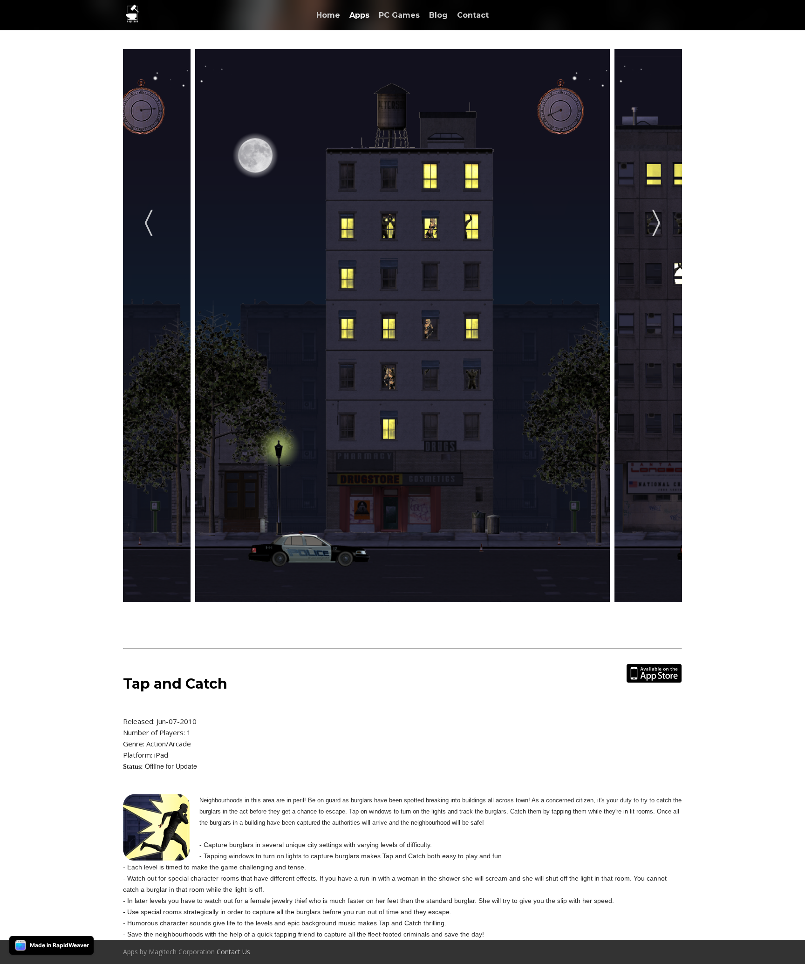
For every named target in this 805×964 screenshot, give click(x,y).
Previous (148, 220)
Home (328, 15)
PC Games (399, 15)
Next (656, 220)
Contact (473, 15)
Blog (438, 15)
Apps (359, 15)
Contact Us (233, 951)
